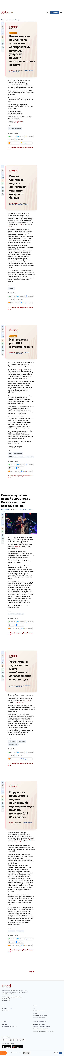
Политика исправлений (39, 1017)
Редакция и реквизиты (39, 1010)
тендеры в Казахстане (15, 128)
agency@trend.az (6, 1000)
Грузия (10, 931)
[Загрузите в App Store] (6, 1046)
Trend (20, 224)
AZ (57, 1052)
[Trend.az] (7, 12)
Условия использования (39, 1024)
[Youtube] (13, 1040)
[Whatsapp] (3, 1040)
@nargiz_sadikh (18, 122)
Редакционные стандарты (40, 1015)
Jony (22, 614)
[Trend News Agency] (6, 986)
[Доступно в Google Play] (17, 1046)
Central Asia (19, 702)
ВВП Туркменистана (14, 456)
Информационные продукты (9, 1026)
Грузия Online (20, 842)
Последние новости (7, 1008)
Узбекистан (12, 741)
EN (54, 1052)
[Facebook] (6, 1040)
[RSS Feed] (23, 1040)
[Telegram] (17, 1040)
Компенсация (19, 931)
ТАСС (9, 226)
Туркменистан (18, 453)
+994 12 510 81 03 (6, 998)
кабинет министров (27, 456)
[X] (10, 1040)
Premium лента (5, 1010)
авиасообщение (13, 744)
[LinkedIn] (20, 1040)
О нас (34, 1008)
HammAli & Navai (13, 614)
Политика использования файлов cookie (43, 1031)
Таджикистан (21, 741)
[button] (2, 23)
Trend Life (18, 546)
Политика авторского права (40, 1028)
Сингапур (11, 288)
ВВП (10, 453)
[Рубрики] (61, 12)
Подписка (4, 1024)
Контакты (35, 1013)
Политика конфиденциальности (41, 1026)
